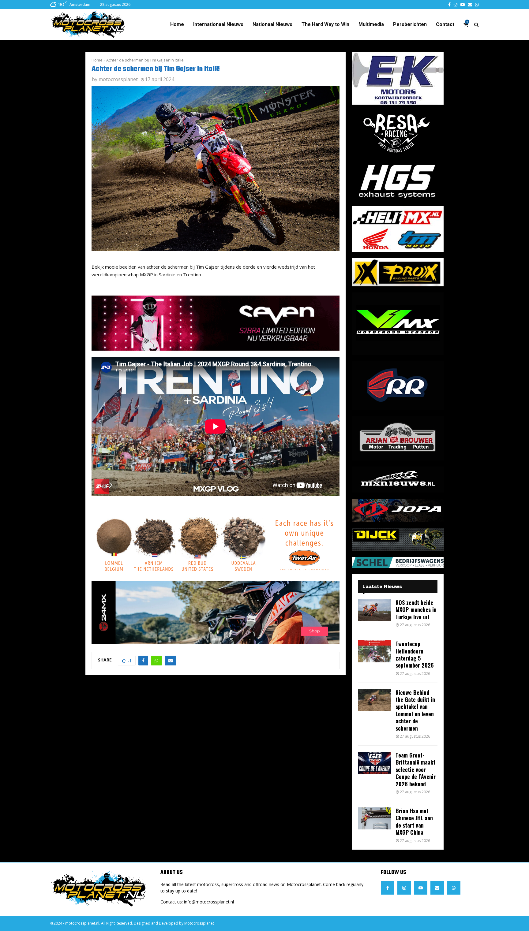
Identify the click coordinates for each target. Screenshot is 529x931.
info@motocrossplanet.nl (209, 902)
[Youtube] (420, 888)
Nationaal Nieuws (272, 24)
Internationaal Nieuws (218, 24)
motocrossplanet (118, 79)
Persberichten (410, 24)
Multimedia (371, 24)
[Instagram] (404, 888)
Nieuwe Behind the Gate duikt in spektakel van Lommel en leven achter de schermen (415, 710)
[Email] (437, 888)
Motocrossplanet (199, 923)
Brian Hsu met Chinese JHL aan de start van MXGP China (414, 821)
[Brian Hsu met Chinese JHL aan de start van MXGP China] (374, 818)
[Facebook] (387, 888)
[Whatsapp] (453, 888)
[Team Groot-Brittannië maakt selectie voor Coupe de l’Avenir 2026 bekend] (374, 763)
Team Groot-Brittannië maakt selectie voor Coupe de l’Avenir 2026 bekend (416, 769)
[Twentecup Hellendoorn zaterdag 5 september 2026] (374, 651)
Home (177, 24)
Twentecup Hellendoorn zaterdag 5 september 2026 (415, 654)
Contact (445, 24)
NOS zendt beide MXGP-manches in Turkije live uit (416, 609)
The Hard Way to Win (325, 24)
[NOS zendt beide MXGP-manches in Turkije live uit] (374, 610)
